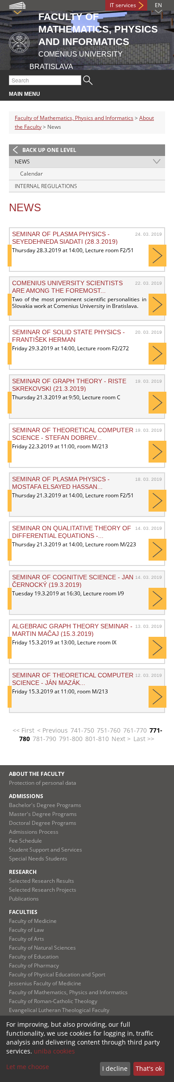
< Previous (52, 730)
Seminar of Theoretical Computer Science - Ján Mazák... (72, 679)
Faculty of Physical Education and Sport (57, 974)
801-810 (97, 738)
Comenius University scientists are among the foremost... (67, 286)
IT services (123, 5)
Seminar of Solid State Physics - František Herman (68, 335)
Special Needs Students (38, 858)
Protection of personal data (42, 783)
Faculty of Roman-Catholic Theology (53, 1001)
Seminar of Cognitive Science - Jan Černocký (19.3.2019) (72, 581)
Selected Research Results (41, 881)
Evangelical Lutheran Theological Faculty (59, 1010)
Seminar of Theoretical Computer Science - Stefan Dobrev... (72, 433)
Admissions (26, 796)
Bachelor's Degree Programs (45, 805)
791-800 (71, 738)
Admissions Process (33, 832)
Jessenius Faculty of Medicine (45, 983)
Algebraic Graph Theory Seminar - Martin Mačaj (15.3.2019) (72, 630)
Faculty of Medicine (33, 921)
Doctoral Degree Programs (42, 823)
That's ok (149, 1068)
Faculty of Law (26, 930)
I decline (115, 1068)
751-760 (108, 730)
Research (23, 872)
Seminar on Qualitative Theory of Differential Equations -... (71, 532)
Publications (24, 898)
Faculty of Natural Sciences (42, 947)
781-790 (44, 738)
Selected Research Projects (42, 889)
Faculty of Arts (26, 939)
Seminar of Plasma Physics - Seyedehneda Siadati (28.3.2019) (65, 237)
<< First (23, 730)
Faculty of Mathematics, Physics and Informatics (74, 118)
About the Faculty (36, 774)
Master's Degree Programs (43, 814)
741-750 (82, 730)
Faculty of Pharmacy (34, 965)
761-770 (135, 730)
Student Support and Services (45, 849)
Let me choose (27, 1066)
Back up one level (49, 150)
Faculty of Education (33, 956)
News (22, 161)
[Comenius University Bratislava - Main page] (19, 41)
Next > (121, 738)
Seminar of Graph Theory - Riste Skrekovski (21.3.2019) (69, 384)
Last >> (143, 738)
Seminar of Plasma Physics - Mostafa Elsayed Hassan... (61, 482)
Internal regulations (46, 186)
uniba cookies (54, 1051)
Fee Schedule (25, 840)
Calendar (31, 173)
